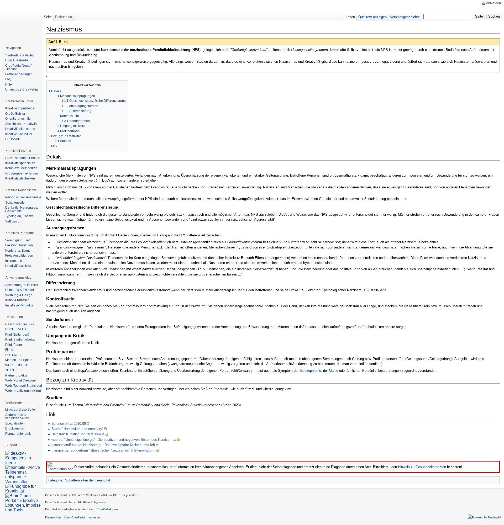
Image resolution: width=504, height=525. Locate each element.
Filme (9, 350)
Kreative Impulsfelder (20, 108)
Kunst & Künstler (17, 300)
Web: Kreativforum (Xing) (23, 391)
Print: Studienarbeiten (20, 339)
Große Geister (15, 113)
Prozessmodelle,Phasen (22, 158)
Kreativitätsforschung (20, 129)
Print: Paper (13, 345)
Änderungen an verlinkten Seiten (17, 416)
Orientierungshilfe (18, 118)
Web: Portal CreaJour (20, 380)
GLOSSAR (12, 139)
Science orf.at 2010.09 (68, 424)
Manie (333, 371)
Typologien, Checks (19, 216)
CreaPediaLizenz (107, 509)
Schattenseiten (16, 202)
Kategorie (55, 480)
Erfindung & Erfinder (19, 290)
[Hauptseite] (21, 21)
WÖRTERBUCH (16, 365)
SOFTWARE (14, 355)
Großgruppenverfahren (21, 173)
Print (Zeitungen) (17, 334)
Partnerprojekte (16, 375)
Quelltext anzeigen (372, 17)
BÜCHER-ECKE (17, 329)
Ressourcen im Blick (19, 324)
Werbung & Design (18, 295)
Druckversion (14, 428)
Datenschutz (53, 517)
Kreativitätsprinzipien (20, 163)
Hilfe (8, 84)
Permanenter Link (18, 434)
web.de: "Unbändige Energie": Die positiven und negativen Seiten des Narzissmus (113, 440)
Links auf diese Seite (20, 409)
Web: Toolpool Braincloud (23, 386)
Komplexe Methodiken (21, 168)
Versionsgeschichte (405, 17)
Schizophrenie (310, 371)
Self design (13, 221)
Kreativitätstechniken (20, 178)
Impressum (95, 517)
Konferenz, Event (17, 250)
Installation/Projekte (19, 305)
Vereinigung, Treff (17, 240)
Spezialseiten (15, 423)
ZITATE (10, 370)
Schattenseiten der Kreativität (87, 480)
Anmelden (493, 3)
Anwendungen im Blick (21, 285)
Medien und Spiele (18, 360)
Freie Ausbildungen (19, 255)
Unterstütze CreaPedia (21, 89)
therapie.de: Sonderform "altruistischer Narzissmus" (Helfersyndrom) (103, 450)
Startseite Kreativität (19, 55)
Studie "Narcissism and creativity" (77, 429)
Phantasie (221, 389)
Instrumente (13, 261)
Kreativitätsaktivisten (19, 266)
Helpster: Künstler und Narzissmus (77, 434)
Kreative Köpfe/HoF (19, 134)
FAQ (8, 79)
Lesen (350, 17)
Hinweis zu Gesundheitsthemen (422, 467)
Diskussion (63, 17)
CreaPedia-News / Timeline (18, 67)
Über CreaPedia (17, 60)
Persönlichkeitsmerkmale (23, 197)
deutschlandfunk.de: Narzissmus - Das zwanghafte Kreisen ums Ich (103, 445)
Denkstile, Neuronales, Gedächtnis (21, 209)
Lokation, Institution (19, 245)
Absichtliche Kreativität (21, 124)
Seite (48, 17)
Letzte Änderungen (19, 74)
